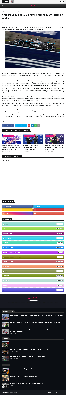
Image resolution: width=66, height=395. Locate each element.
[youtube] (48, 213)
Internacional (31, 247)
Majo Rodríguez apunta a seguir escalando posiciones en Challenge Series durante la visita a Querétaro (36, 323)
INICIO (49, 392)
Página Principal (5, 11)
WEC (31, 285)
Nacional (31, 276)
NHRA (31, 271)
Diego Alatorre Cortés (8, 22)
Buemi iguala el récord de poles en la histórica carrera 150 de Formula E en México (54, 147)
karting (31, 290)
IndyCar (31, 243)
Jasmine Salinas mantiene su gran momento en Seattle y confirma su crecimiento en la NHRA (36, 315)
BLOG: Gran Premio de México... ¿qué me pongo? (23, 376)
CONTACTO (61, 392)
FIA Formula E (31, 233)
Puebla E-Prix (13, 11)
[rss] (17, 209)
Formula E (7, 121)
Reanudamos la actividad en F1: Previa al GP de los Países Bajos (27, 356)
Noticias (13, 121)
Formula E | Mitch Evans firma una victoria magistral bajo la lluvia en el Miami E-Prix (11, 147)
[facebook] (17, 206)
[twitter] (48, 206)
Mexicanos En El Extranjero (31, 257)
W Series (31, 280)
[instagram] (17, 213)
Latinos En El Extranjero (31, 252)
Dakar (31, 224)
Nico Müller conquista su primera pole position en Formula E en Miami (30, 147)
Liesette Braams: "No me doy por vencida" (22, 369)
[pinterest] (48, 209)
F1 (31, 228)
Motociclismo (31, 261)
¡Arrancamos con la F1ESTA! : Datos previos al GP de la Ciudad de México (30, 342)
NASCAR (31, 266)
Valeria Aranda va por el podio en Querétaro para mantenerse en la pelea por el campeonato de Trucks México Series (36, 330)
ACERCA (55, 392)
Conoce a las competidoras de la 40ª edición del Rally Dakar (26, 383)
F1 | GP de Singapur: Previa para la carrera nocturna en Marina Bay (29, 349)
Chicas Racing (13, 392)
